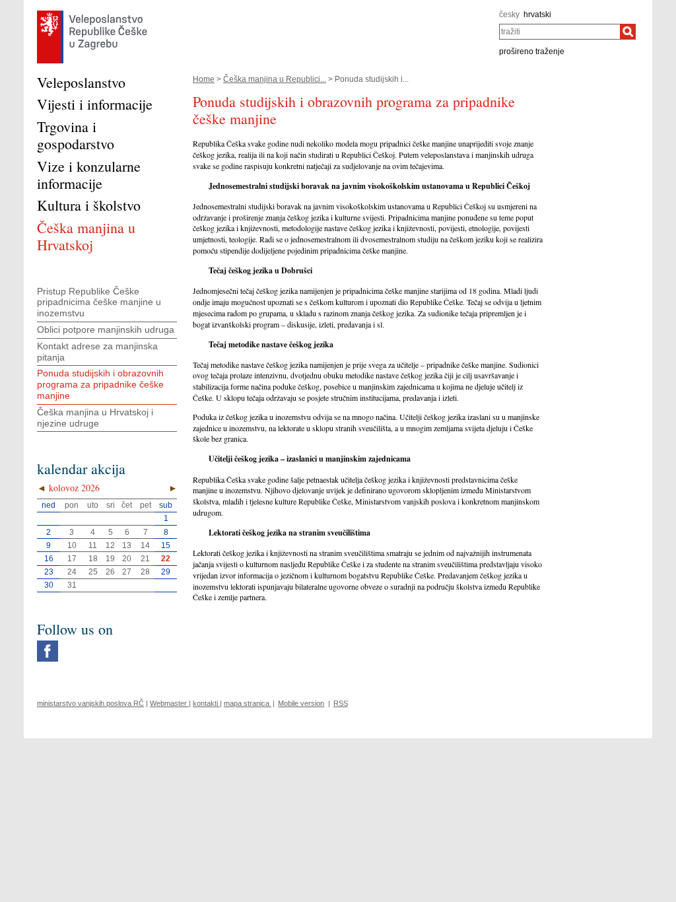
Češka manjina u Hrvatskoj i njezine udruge (95, 418)
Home (204, 79)
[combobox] (559, 32)
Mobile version (301, 703)
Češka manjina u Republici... (274, 79)
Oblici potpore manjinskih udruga (105, 329)
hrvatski (537, 14)
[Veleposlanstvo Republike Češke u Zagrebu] (92, 13)
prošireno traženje (531, 51)
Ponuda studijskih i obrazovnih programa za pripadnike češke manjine (100, 384)
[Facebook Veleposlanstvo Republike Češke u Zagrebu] (47, 643)
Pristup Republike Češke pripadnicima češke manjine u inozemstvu (99, 302)
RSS (340, 703)
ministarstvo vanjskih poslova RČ (90, 703)
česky (509, 14)
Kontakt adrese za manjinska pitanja (97, 352)
